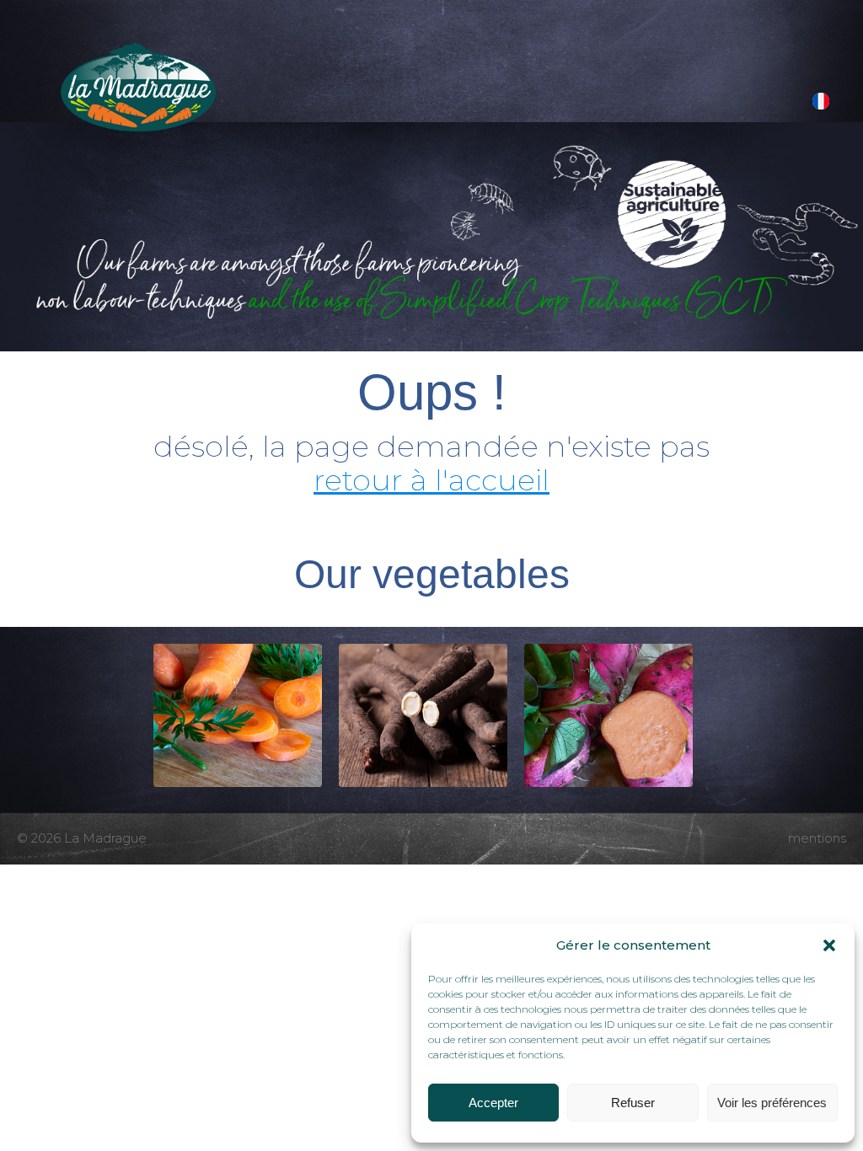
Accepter (493, 1102)
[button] (829, 945)
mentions (817, 838)
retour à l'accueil (431, 480)
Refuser (633, 1102)
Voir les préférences (772, 1102)
